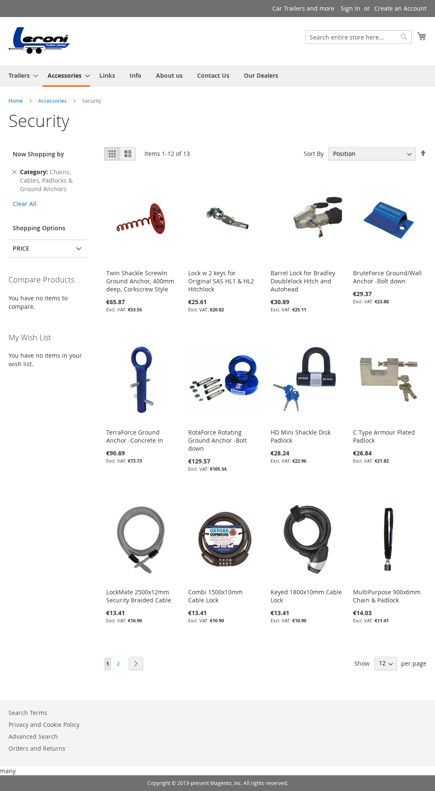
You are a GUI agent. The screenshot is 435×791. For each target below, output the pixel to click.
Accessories (53, 100)
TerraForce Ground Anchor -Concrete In (134, 436)
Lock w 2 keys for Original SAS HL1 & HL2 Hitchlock (221, 281)
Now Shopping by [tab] (38, 154)
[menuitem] (20, 75)
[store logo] (39, 41)
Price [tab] (21, 248)
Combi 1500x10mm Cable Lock (215, 596)
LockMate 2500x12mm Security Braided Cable (138, 596)
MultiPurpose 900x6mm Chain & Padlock (387, 596)
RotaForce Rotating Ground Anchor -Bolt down (217, 440)
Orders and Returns (36, 748)
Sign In (350, 8)
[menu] (217, 76)
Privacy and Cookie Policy (43, 724)
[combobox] (358, 37)
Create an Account (400, 8)
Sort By (314, 154)
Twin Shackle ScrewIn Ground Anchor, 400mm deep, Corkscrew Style (140, 281)
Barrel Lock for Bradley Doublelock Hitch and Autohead (303, 281)
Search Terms (27, 713)
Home (16, 100)
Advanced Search (33, 736)
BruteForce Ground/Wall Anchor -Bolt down (387, 277)
